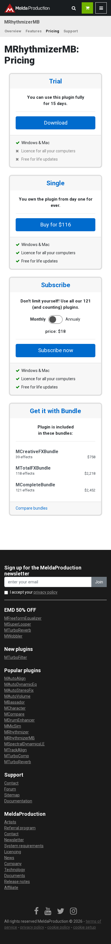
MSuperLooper (17, 624)
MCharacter (15, 708)
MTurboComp (16, 756)
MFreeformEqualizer (23, 618)
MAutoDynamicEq (20, 684)
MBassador (14, 702)
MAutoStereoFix (19, 690)
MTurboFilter (15, 657)
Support (70, 31)
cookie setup (84, 927)
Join (99, 582)
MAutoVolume (17, 696)
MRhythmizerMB (19, 738)
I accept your (33, 592)
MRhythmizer (16, 732)
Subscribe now (55, 350)
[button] (73, 8)
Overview (13, 31)
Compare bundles (32, 508)
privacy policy (45, 592)
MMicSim (12, 726)
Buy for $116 (55, 225)
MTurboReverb (17, 630)
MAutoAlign (15, 678)
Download (55, 123)
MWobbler (13, 636)
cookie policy (58, 927)
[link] (36, 911)
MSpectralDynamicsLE (24, 744)
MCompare (14, 714)
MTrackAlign (15, 750)
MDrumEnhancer (19, 720)
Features (34, 31)
